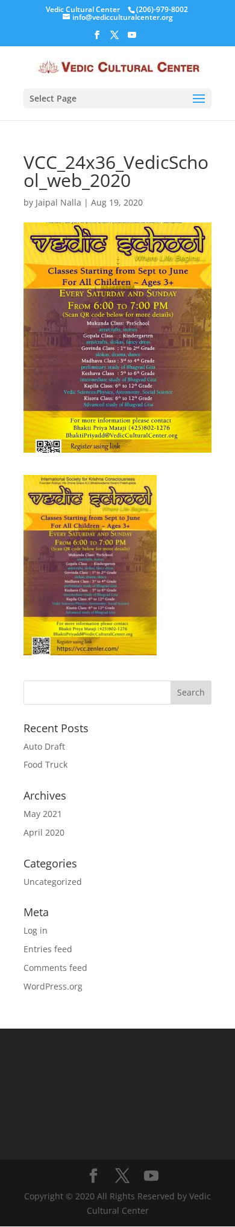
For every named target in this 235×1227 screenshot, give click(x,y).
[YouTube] (132, 38)
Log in (36, 930)
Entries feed (48, 949)
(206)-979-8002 (162, 9)
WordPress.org (53, 986)
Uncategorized (53, 881)
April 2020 (44, 832)
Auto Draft (44, 746)
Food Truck (45, 764)
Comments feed (55, 967)
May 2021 (43, 813)
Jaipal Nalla (58, 202)
